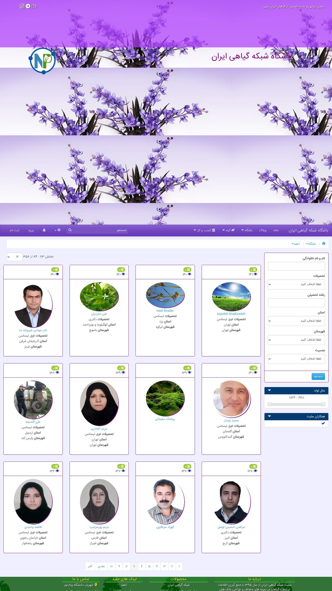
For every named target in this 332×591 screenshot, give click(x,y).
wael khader (165, 311)
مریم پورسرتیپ (99, 527)
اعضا (297, 244)
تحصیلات (319, 276)
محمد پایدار (231, 420)
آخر (90, 566)
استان (321, 312)
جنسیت (320, 350)
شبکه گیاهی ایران (179, 585)
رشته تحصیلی (316, 295)
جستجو (318, 376)
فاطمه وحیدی (33, 527)
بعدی (101, 566)
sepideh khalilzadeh (231, 314)
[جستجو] (70, 230)
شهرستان (319, 331)
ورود (31, 230)
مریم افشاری (99, 429)
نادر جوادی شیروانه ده (33, 330)
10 (111, 566)
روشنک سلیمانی (165, 419)
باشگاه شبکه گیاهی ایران (308, 230)
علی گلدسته (33, 422)
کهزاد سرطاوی (165, 527)
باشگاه (312, 244)
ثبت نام (14, 230)
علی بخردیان (99, 314)
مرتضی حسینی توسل (231, 527)
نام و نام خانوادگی (314, 258)
